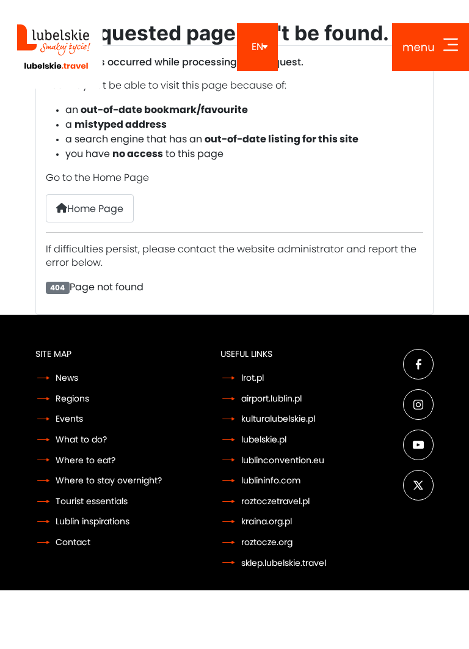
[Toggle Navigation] (430, 47)
